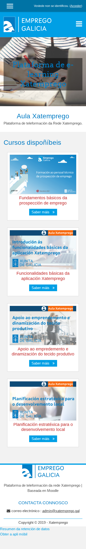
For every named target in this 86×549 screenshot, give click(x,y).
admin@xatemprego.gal (61, 511)
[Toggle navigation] (79, 24)
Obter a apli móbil (13, 534)
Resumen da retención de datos (25, 529)
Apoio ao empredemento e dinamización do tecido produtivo (43, 352)
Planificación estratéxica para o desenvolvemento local (43, 427)
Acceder (75, 6)
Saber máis (41, 212)
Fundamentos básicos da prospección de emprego (43, 200)
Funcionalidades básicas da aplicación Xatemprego (43, 276)
